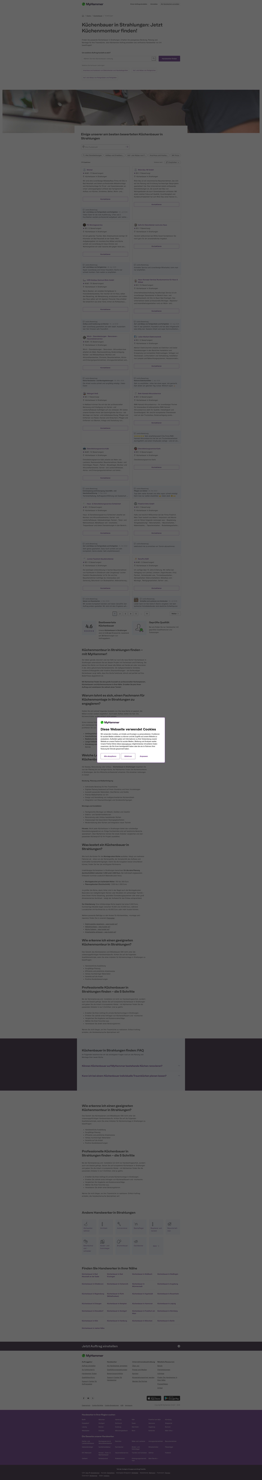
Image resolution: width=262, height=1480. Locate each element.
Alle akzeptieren (110, 756)
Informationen (126, 744)
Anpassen (144, 756)
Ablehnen (128, 756)
